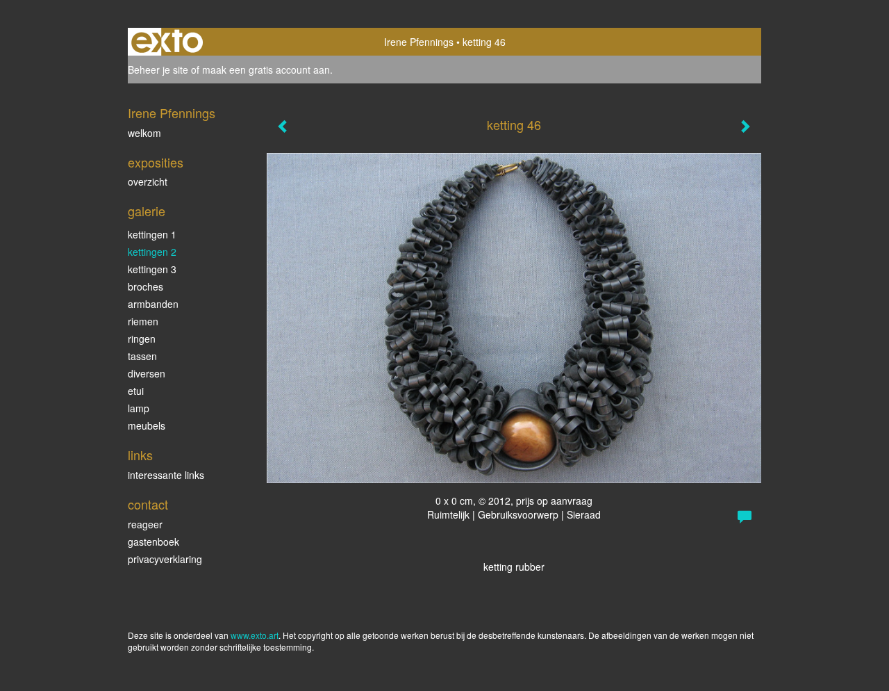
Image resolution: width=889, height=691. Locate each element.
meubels (146, 425)
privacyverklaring (165, 559)
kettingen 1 (152, 234)
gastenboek (153, 541)
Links (140, 455)
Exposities (155, 162)
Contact (148, 504)
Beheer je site (158, 69)
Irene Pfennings (419, 42)
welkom (144, 133)
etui (136, 391)
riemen (143, 321)
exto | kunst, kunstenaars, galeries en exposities (167, 42)
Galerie (146, 211)
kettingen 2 (152, 252)
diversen (146, 373)
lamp (138, 408)
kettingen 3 (152, 269)
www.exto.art (255, 635)
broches (145, 286)
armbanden (153, 304)
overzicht (147, 181)
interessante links (166, 475)
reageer (145, 524)
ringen (142, 339)
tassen (142, 356)
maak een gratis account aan (266, 69)
